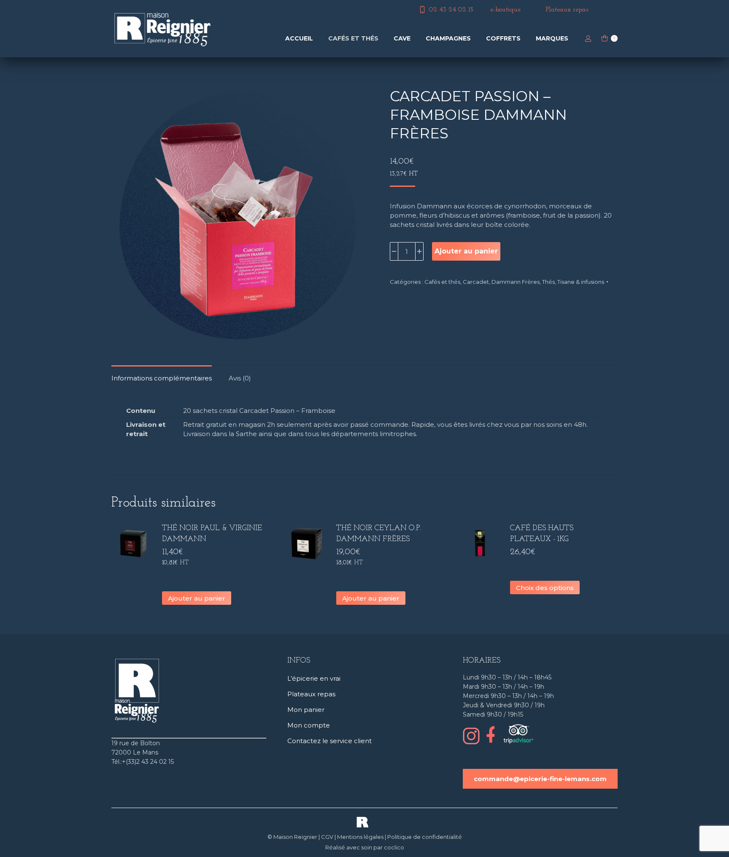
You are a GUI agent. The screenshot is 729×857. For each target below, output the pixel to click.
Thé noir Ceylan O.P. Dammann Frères (378, 534)
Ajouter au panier (466, 251)
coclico (394, 847)
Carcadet (476, 281)
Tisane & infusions (580, 281)
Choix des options (545, 588)
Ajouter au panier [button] (196, 598)
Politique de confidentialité (424, 836)
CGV (327, 836)
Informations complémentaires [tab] (161, 378)
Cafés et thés (442, 281)
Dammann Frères (515, 281)
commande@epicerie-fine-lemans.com (540, 779)
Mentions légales (360, 836)
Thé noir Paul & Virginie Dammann (212, 534)
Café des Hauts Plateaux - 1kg (541, 534)
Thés (548, 281)
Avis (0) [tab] (240, 378)
